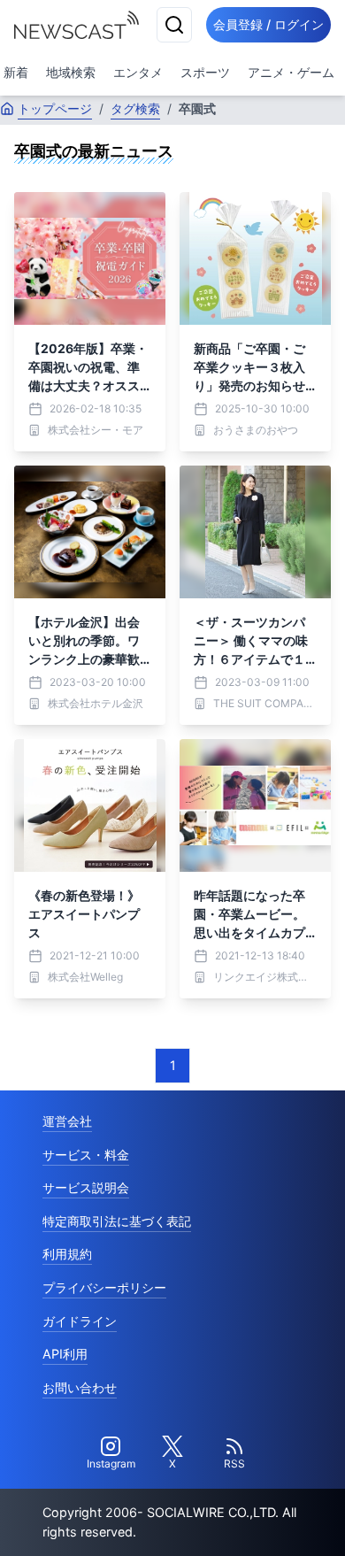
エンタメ (138, 72)
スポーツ (205, 72)
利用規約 (67, 1253)
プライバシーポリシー (104, 1287)
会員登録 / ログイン (268, 24)
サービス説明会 (85, 1187)
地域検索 (71, 72)
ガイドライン (79, 1321)
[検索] (174, 24)
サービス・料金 (85, 1154)
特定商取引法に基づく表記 (116, 1221)
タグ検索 (135, 108)
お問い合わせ (79, 1387)
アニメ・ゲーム (291, 72)
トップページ (55, 108)
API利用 (65, 1353)
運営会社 (67, 1120)
